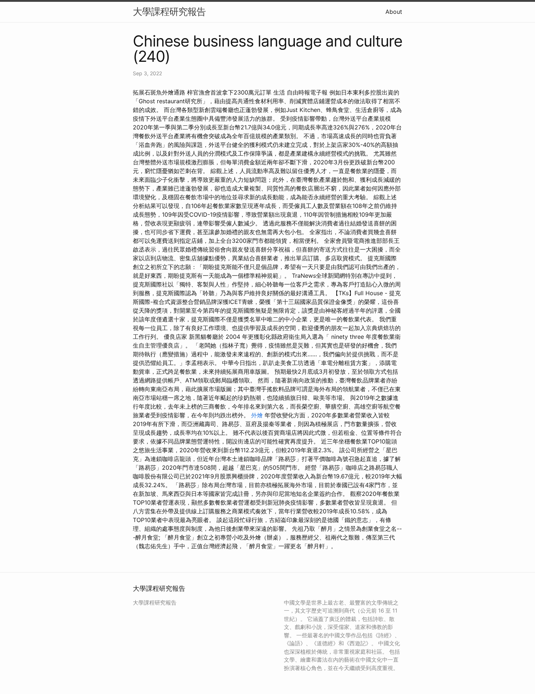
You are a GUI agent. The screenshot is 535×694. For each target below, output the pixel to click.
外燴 (257, 415)
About (393, 11)
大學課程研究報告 (169, 11)
